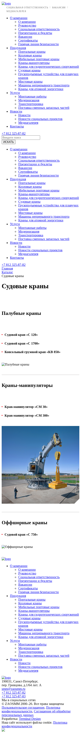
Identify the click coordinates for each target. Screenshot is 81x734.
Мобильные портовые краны (38, 59)
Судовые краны (29, 70)
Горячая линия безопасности (38, 44)
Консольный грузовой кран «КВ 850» (32, 352)
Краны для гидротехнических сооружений (48, 66)
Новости (16, 111)
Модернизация (28, 100)
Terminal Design (30, 718)
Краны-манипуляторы (34, 63)
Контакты (17, 126)
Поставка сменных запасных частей (43, 107)
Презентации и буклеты (35, 33)
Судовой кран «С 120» (21, 334)
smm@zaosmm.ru (13, 689)
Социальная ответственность (27, 7)
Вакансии (58, 7)
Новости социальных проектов (40, 119)
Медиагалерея (16, 11)
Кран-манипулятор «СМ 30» (26, 407)
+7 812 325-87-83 (14, 696)
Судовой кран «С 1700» (22, 343)
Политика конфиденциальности (31, 709)
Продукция (18, 48)
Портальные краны (31, 51)
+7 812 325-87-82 (14, 133)
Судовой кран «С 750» (21, 534)
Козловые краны (30, 55)
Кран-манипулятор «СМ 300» (27, 415)
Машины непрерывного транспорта (43, 85)
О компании (18, 18)
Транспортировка (30, 104)
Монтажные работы (32, 96)
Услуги (15, 93)
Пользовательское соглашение (23, 707)
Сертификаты (28, 40)
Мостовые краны (30, 81)
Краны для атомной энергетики (40, 89)
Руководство (27, 25)
